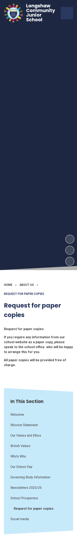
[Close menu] (67, 13)
